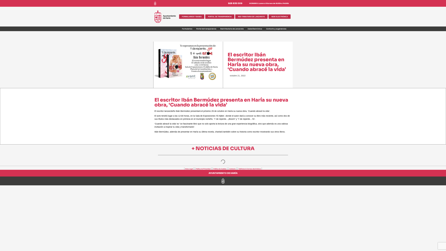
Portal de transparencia (206, 29)
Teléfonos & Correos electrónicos (249, 169)
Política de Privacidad (203, 169)
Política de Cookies (219, 169)
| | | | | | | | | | (223, 169)
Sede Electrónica (255, 29)
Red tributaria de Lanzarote (232, 29)
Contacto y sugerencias (276, 29)
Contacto (232, 169)
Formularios (187, 29)
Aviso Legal (189, 169)
